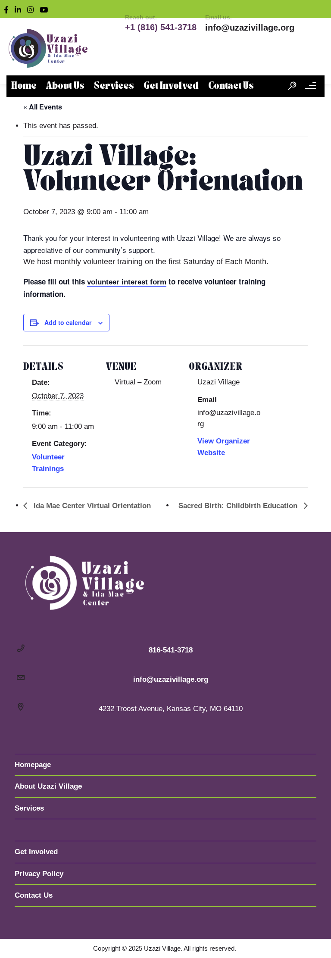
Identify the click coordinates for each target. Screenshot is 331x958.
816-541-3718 (171, 650)
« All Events (42, 107)
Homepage (33, 765)
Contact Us (231, 86)
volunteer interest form (126, 282)
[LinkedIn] (20, 9)
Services (114, 86)
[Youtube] (46, 9)
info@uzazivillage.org (249, 27)
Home (24, 86)
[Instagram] (32, 9)
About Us (65, 86)
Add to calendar (67, 322)
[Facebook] (8, 9)
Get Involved (171, 86)
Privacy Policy (39, 874)
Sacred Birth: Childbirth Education (239, 506)
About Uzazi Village (48, 786)
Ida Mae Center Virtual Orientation (91, 506)
